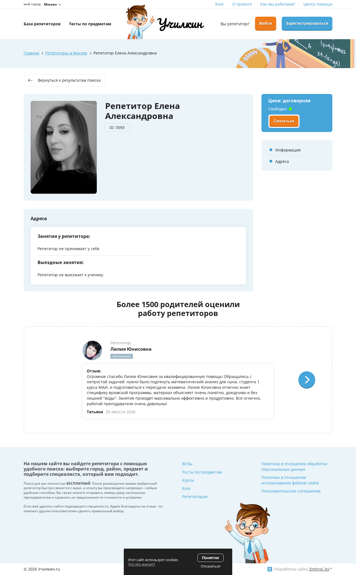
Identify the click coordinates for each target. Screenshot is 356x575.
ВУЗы (187, 463)
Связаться (284, 121)
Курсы (188, 480)
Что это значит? (141, 564)
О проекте (242, 4)
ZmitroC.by (319, 569)
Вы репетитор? (235, 23)
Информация (288, 150)
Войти (265, 23)
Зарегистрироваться (307, 23)
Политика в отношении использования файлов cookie (290, 480)
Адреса (282, 161)
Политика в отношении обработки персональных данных (294, 466)
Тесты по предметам (202, 472)
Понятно (210, 557)
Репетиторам (194, 496)
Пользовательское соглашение (291, 491)
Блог (219, 4)
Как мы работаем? (277, 4)
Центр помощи (317, 4)
